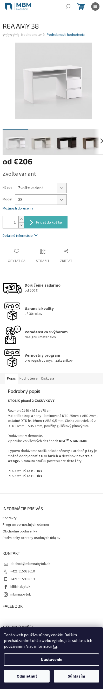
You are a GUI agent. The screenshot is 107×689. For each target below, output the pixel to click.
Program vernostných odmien (26, 524)
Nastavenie (51, 660)
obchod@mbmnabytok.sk (30, 563)
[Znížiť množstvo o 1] (21, 225)
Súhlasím (76, 676)
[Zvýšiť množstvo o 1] (21, 219)
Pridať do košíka (49, 222)
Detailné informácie (18, 235)
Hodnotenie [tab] (28, 378)
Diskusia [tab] (47, 378)
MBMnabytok (20, 586)
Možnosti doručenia (18, 208)
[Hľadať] (68, 6)
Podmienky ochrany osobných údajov (32, 538)
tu (55, 646)
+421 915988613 (22, 579)
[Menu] (95, 6)
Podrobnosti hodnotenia (66, 34)
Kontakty (10, 518)
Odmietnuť (27, 676)
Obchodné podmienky (20, 531)
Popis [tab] (11, 378)
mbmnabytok (20, 594)
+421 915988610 (22, 571)
